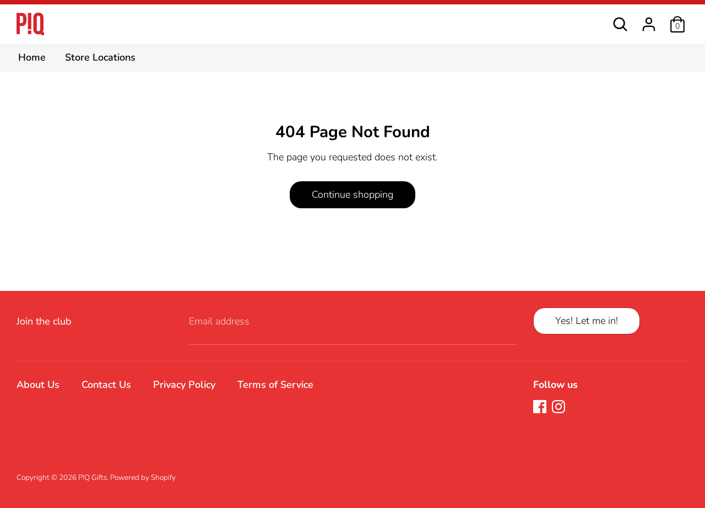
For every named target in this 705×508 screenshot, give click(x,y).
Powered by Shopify (143, 477)
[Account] (649, 19)
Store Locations (100, 57)
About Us (38, 384)
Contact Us (106, 384)
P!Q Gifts (92, 477)
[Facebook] (539, 406)
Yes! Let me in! (586, 320)
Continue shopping (352, 194)
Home (32, 57)
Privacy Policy (184, 384)
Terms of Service (275, 384)
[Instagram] (558, 406)
